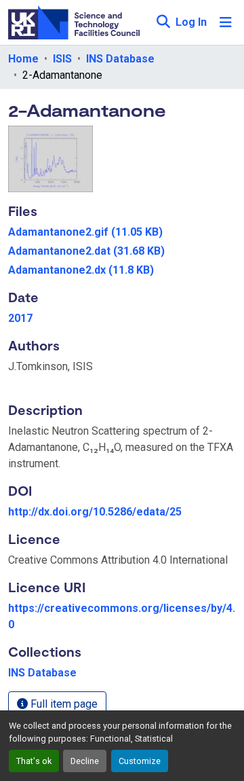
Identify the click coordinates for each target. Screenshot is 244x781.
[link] (122, 232)
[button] (163, 22)
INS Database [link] (120, 58)
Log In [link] (191, 22)
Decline (84, 761)
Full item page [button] (63, 703)
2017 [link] (20, 318)
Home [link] (23, 58)
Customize (140, 761)
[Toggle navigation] (226, 22)
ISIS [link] (62, 58)
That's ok (34, 761)
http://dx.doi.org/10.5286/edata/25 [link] (95, 511)
